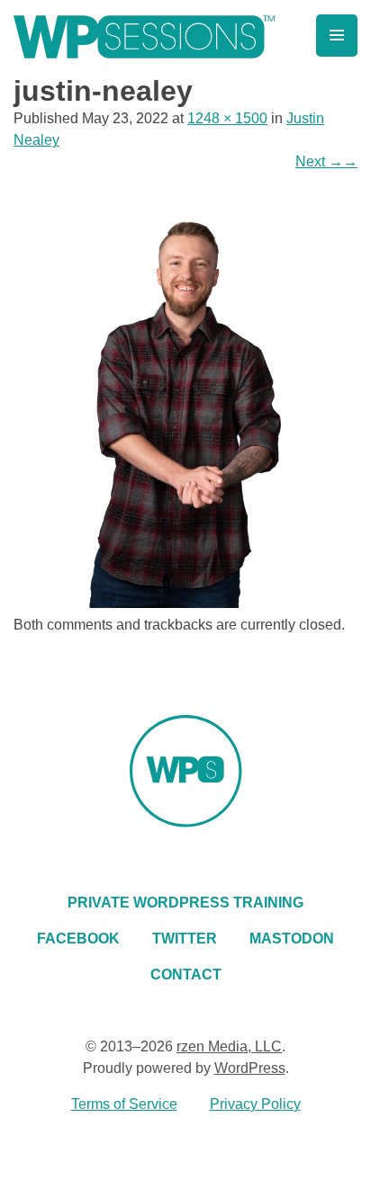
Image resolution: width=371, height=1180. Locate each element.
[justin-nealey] (185, 603)
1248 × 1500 (227, 118)
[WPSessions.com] (144, 36)
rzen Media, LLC (229, 1046)
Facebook (78, 938)
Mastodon (291, 938)
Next (326, 161)
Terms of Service (124, 1104)
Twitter (184, 938)
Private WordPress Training (185, 902)
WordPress (249, 1068)
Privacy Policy (255, 1104)
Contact (186, 974)
